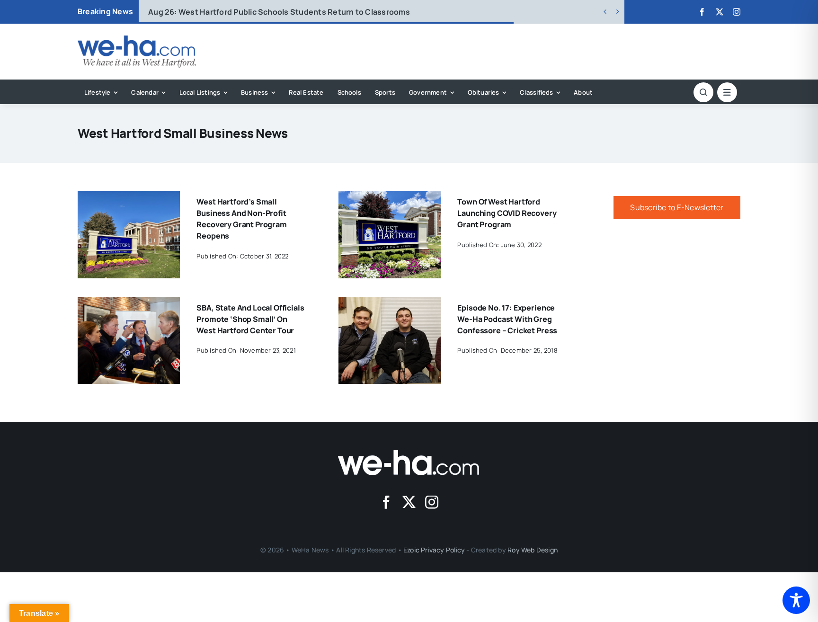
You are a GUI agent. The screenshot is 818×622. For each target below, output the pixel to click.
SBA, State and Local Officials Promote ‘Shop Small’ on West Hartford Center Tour (250, 319)
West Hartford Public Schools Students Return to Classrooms (279, 12)
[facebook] (702, 12)
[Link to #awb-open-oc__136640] (727, 92)
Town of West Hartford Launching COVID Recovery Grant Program (506, 213)
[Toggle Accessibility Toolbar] (796, 600)
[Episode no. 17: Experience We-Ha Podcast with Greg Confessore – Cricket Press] (389, 304)
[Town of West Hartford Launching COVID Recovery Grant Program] (389, 198)
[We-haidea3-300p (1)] (137, 39)
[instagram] (736, 12)
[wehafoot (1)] (409, 454)
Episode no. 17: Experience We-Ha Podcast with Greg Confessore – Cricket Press (507, 319)
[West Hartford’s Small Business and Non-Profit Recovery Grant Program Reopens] (129, 198)
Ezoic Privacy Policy (434, 549)
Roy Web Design (532, 549)
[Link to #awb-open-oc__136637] (703, 92)
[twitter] (719, 12)
